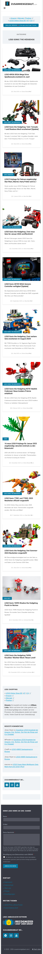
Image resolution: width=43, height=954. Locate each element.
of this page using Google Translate (21, 25)
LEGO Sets (7, 598)
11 (33, 463)
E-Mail (5, 824)
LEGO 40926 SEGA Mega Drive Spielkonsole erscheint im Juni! (17, 75)
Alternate (21, 18)
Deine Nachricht (9, 832)
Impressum (8, 882)
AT (28, 20)
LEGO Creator (8, 174)
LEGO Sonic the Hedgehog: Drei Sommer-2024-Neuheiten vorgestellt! (21, 551)
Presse (6, 891)
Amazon (13, 18)
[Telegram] (6, 785)
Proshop (28, 18)
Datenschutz (8, 885)
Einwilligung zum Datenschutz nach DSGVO (18, 854)
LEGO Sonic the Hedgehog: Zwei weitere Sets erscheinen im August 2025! (20, 337)
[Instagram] (12, 785)
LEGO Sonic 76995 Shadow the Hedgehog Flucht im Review (21, 604)
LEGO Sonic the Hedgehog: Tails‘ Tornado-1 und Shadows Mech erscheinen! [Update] (21, 128)
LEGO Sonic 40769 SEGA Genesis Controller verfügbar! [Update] (17, 285)
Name (5, 816)
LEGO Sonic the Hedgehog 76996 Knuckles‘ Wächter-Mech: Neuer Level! (20, 656)
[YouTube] (17, 785)
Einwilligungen (9, 894)
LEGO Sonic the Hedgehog (12, 70)
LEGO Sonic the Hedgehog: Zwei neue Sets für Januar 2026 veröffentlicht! (19, 232)
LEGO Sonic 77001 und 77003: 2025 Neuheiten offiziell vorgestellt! (18, 499)
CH (31, 20)
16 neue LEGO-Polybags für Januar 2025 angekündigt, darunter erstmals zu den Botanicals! (20, 446)
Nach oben (37, 949)
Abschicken (10, 866)
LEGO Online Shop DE (17, 20)
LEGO (5, 438)
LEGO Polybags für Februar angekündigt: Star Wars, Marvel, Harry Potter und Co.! (20, 180)
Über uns (7, 888)
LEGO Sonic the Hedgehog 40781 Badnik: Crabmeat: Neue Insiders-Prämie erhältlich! (20, 391)
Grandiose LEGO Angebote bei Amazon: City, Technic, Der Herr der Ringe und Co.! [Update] (21, 732)
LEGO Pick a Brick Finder (13, 905)
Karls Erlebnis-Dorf (11, 908)
